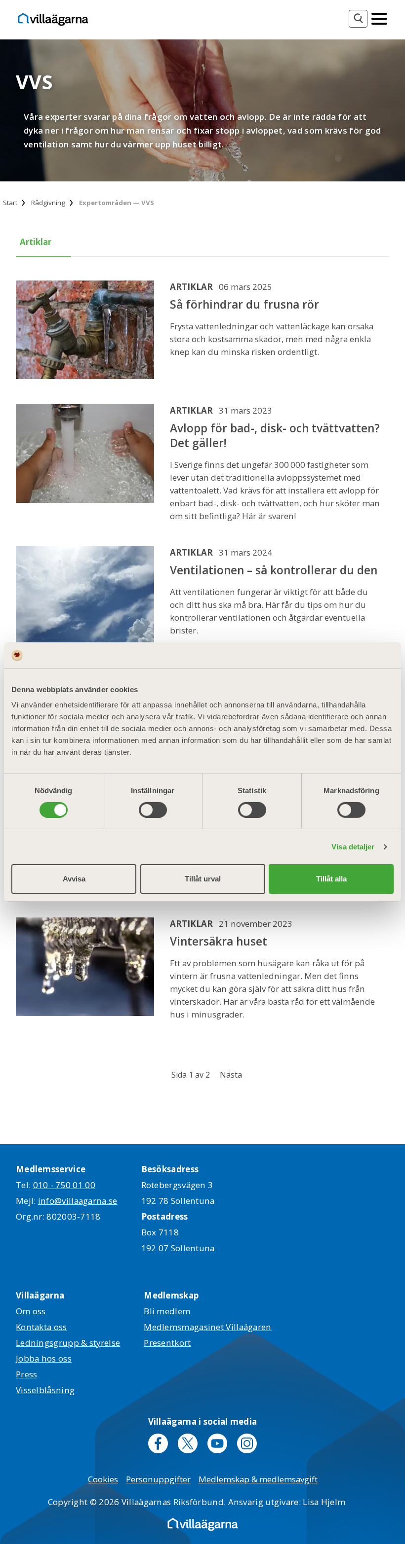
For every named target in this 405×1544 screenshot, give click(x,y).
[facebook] (158, 1443)
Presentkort (167, 1342)
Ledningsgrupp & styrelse (68, 1342)
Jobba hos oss (44, 1358)
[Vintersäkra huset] (85, 969)
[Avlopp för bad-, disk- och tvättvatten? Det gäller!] (85, 463)
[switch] (153, 810)
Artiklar (35, 241)
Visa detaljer (352, 846)
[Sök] (358, 19)
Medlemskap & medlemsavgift (258, 1479)
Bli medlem (167, 1311)
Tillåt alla (331, 879)
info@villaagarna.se (78, 1200)
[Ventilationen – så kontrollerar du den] (85, 596)
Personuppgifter (158, 1479)
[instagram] (247, 1443)
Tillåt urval (203, 879)
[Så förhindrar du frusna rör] (85, 331)
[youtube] (217, 1443)
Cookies (103, 1479)
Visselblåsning (45, 1390)
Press (27, 1374)
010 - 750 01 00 (64, 1185)
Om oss (31, 1311)
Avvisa (74, 879)
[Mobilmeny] (379, 18)
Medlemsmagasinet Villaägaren (207, 1327)
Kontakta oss (41, 1327)
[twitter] (188, 1443)
